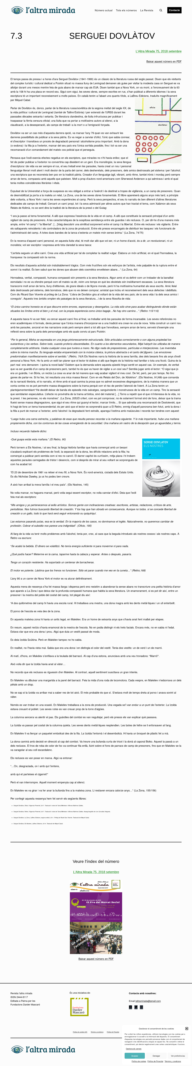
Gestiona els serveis (133, 1048)
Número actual (104, 10)
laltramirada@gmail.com (148, 1001)
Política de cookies (139, 1061)
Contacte (174, 10)
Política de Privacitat (155, 1061)
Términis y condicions (173, 1061)
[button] (186, 1028)
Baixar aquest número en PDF (164, 61)
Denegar (156, 1055)
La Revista (146, 10)
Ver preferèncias (178, 1055)
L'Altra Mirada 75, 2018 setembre (159, 51)
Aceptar (134, 1055)
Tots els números (126, 10)
